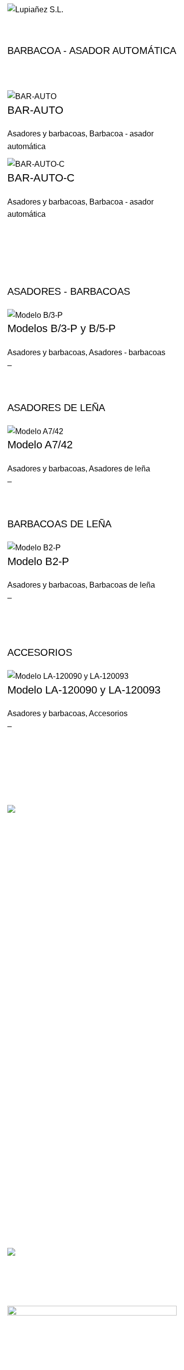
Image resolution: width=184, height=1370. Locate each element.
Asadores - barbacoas (127, 352)
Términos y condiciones (44, 1135)
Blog (14, 1058)
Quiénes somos (31, 1008)
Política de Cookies (37, 1169)
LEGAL (19, 1102)
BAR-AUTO (35, 110)
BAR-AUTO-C (41, 178)
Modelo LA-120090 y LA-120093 (83, 690)
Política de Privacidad (40, 1152)
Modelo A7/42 (40, 445)
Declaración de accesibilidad (51, 1186)
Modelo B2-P (38, 561)
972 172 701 (27, 923)
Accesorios (108, 713)
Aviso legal (24, 1119)
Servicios (21, 1025)
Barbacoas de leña (122, 585)
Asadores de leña (119, 469)
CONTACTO (26, 880)
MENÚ (17, 992)
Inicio (15, 33)
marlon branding (77, 1358)
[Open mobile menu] (173, 10)
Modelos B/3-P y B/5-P (61, 328)
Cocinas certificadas (38, 1229)
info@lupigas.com (35, 939)
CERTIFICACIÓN (34, 1212)
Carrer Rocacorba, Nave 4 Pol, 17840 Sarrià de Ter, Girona (57, 901)
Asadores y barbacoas (46, 133)
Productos (23, 1042)
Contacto (21, 1076)
